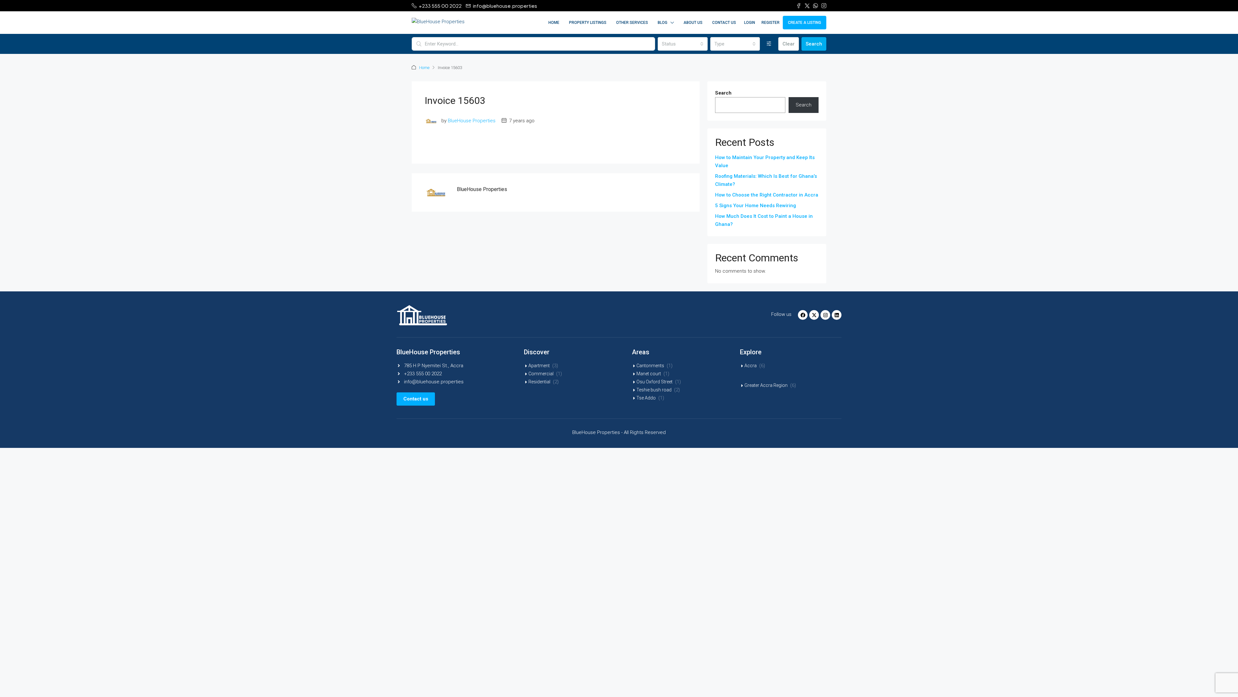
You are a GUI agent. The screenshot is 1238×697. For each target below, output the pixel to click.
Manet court (648, 373)
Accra (750, 365)
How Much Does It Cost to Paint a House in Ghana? (764, 220)
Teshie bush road (654, 389)
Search (814, 44)
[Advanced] (769, 44)
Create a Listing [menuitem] (804, 22)
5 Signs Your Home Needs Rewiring (755, 205)
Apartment (539, 365)
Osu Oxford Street (654, 381)
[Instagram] (825, 315)
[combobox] (682, 44)
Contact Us (724, 22)
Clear (788, 44)
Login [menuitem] (749, 22)
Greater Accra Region (766, 385)
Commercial (541, 373)
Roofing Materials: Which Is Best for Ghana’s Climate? (766, 180)
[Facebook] (803, 315)
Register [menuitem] (770, 22)
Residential (539, 381)
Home (553, 22)
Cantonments (650, 365)
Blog (662, 22)
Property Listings (587, 22)
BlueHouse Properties (472, 121)
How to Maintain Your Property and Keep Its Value (765, 161)
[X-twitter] (814, 315)
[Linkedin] (836, 315)
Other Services (632, 22)
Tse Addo (646, 397)
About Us (693, 22)
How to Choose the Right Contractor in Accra (766, 195)
